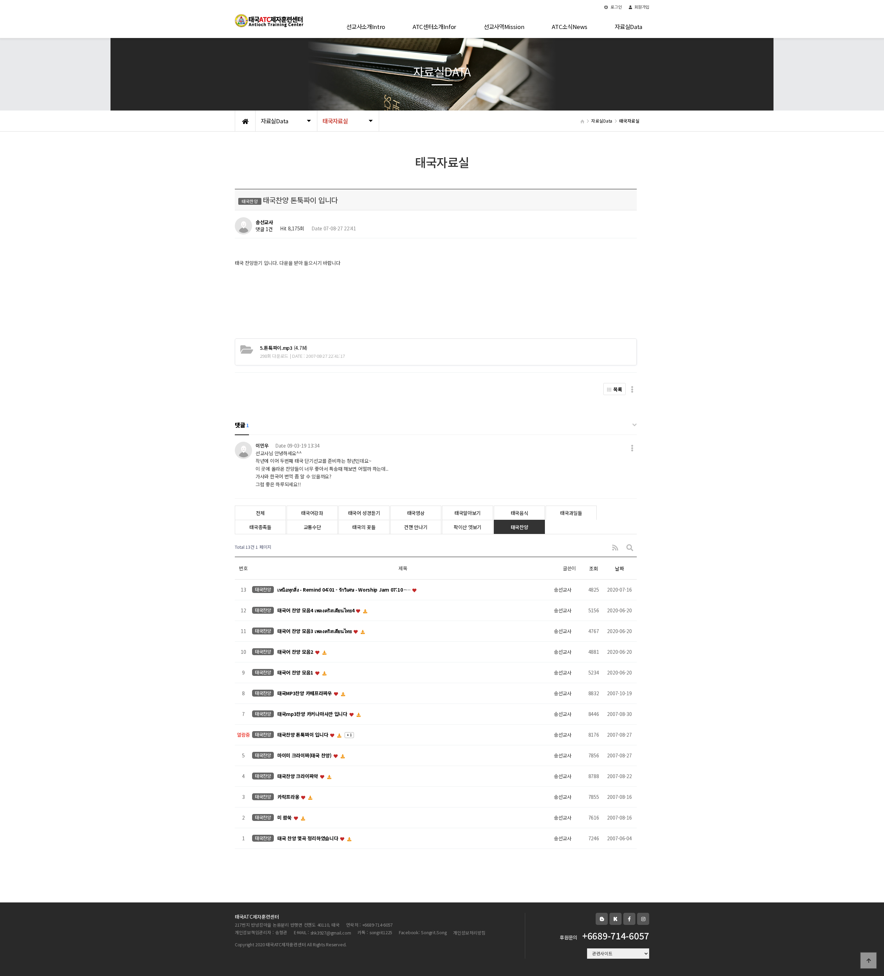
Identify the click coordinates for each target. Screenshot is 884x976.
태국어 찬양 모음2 (296, 652)
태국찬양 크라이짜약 (298, 776)
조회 (593, 568)
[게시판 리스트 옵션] (632, 389)
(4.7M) (283, 347)
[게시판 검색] (630, 547)
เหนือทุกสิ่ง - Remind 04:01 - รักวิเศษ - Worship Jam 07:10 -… (344, 589)
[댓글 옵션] (632, 448)
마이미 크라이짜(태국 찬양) (305, 755)
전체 (260, 512)
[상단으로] (868, 960)
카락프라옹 (288, 797)
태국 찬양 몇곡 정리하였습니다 (308, 838)
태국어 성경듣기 (364, 512)
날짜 (619, 568)
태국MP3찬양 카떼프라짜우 (305, 693)
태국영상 (416, 512)
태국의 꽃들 (363, 527)
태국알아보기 (467, 512)
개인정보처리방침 (469, 932)
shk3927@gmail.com (330, 932)
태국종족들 (260, 527)
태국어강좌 (312, 512)
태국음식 (519, 512)
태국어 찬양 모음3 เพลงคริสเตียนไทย (315, 631)
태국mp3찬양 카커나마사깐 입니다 (313, 714)
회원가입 (641, 7)
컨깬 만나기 (415, 527)
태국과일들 (571, 512)
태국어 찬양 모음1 (296, 672)
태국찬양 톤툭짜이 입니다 (303, 734)
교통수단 (312, 527)
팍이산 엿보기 (467, 527)
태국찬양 (519, 527)
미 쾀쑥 (285, 817)
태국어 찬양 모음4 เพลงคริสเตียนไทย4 (316, 610)
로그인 (616, 7)
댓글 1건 (264, 229)
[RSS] (615, 547)
